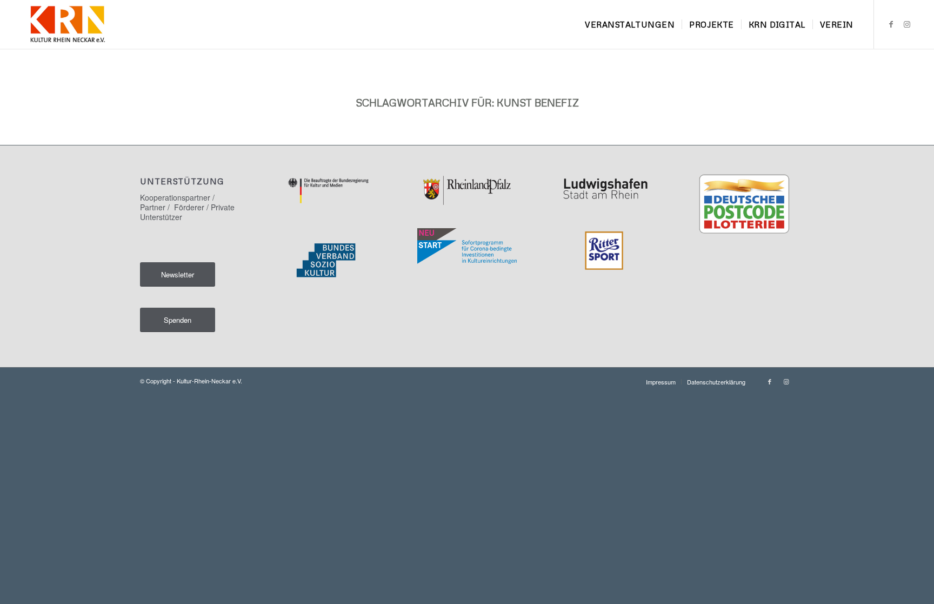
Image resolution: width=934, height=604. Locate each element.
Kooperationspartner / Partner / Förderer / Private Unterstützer (187, 207)
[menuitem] (630, 24)
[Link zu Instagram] (907, 24)
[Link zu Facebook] (891, 24)
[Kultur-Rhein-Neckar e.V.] (67, 24)
